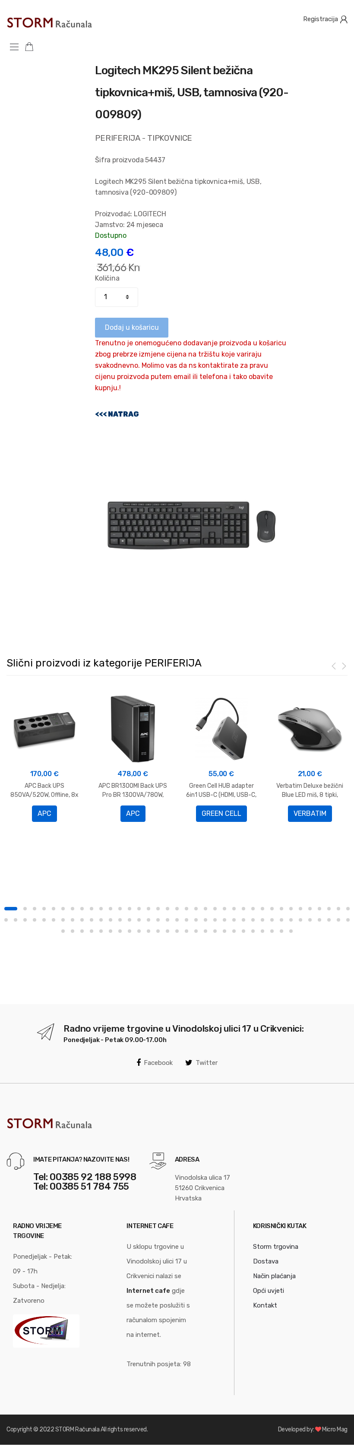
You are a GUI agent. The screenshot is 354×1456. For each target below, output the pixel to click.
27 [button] (262, 908)
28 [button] (272, 908)
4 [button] (44, 908)
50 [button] (129, 920)
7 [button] (72, 908)
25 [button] (243, 908)
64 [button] (262, 920)
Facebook (158, 1063)
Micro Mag (335, 1429)
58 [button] (205, 920)
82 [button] (139, 931)
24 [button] (234, 908)
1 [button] (10, 908)
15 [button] (148, 908)
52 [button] (148, 920)
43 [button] (63, 920)
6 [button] (63, 908)
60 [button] (224, 920)
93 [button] (243, 931)
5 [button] (53, 908)
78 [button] (101, 931)
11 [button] (110, 908)
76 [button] (82, 931)
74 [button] (63, 931)
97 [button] (281, 931)
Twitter (207, 1063)
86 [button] (177, 931)
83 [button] (148, 931)
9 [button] (91, 908)
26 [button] (253, 908)
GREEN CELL (221, 813)
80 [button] (120, 931)
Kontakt (265, 1305)
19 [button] (186, 908)
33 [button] (319, 908)
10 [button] (101, 908)
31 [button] (300, 908)
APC (44, 813)
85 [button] (167, 931)
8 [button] (82, 908)
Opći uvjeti (268, 1291)
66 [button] (281, 920)
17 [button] (167, 908)
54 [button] (167, 920)
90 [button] (215, 931)
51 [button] (139, 920)
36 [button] (348, 908)
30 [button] (291, 908)
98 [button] (291, 931)
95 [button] (262, 931)
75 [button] (72, 931)
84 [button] (158, 931)
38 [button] (15, 920)
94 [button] (253, 931)
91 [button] (224, 931)
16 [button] (158, 908)
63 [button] (253, 920)
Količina (107, 278)
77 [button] (91, 931)
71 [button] (329, 920)
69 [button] (310, 920)
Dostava (265, 1261)
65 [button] (272, 920)
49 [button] (120, 920)
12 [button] (120, 908)
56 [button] (186, 920)
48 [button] (110, 920)
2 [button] (25, 908)
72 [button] (338, 920)
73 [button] (348, 920)
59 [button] (215, 920)
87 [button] (186, 931)
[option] (44, 757)
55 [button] (177, 920)
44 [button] (72, 920)
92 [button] (234, 931)
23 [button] (224, 908)
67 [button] (291, 920)
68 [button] (300, 920)
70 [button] (319, 920)
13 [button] (129, 908)
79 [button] (110, 931)
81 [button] (129, 931)
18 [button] (177, 908)
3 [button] (34, 908)
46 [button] (91, 920)
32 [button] (310, 908)
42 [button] (53, 920)
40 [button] (34, 920)
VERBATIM (310, 813)
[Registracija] (344, 19)
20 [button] (196, 908)
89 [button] (205, 931)
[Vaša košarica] (32, 46)
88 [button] (196, 931)
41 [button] (44, 920)
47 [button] (101, 920)
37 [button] (6, 920)
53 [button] (158, 920)
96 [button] (272, 931)
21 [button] (205, 908)
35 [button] (338, 908)
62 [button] (243, 920)
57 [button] (196, 920)
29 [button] (281, 908)
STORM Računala (77, 1429)
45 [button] (82, 920)
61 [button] (234, 920)
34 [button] (329, 908)
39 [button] (25, 920)
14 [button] (139, 908)
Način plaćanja (274, 1276)
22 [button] (215, 908)
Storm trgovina (275, 1247)
